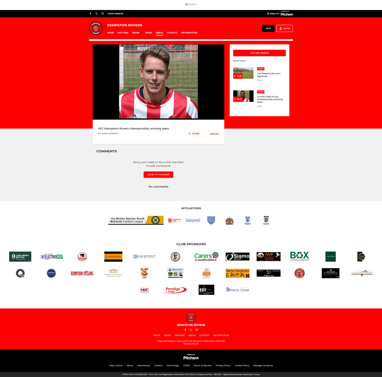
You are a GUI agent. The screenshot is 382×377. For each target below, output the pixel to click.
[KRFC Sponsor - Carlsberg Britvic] (20, 257)
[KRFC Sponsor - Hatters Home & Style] (331, 257)
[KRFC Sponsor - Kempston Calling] (82, 273)
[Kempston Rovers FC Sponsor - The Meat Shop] (144, 290)
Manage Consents (263, 365)
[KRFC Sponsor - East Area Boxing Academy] (300, 273)
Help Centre (116, 365)
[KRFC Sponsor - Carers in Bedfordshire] (206, 257)
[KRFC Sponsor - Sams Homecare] (237, 273)
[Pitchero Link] (287, 15)
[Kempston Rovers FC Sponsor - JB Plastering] (362, 273)
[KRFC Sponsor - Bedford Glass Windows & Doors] (113, 273)
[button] (110, 33)
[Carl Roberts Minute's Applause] (243, 73)
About (130, 365)
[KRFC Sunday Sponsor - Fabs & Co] (269, 273)
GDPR (186, 365)
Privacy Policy (223, 365)
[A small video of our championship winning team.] (243, 96)
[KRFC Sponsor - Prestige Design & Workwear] (175, 290)
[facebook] (90, 14)
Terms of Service (203, 365)
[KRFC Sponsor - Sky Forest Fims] (113, 257)
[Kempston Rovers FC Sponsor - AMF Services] (269, 257)
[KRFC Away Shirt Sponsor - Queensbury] (20, 273)
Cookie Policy (242, 365)
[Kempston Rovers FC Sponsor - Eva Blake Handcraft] (362, 257)
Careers (158, 365)
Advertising (143, 365)
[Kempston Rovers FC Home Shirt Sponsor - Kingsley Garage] (237, 290)
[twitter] (96, 14)
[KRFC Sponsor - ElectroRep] (51, 257)
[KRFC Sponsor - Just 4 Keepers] (206, 273)
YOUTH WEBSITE (115, 14)
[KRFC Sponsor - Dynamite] (144, 273)
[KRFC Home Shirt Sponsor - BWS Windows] (191, 5)
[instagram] (102, 14)
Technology (173, 365)
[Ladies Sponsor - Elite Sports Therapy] (206, 290)
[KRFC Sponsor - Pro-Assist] (175, 273)
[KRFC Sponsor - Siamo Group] (237, 257)
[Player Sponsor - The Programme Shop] (82, 257)
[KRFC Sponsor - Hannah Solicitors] (51, 273)
